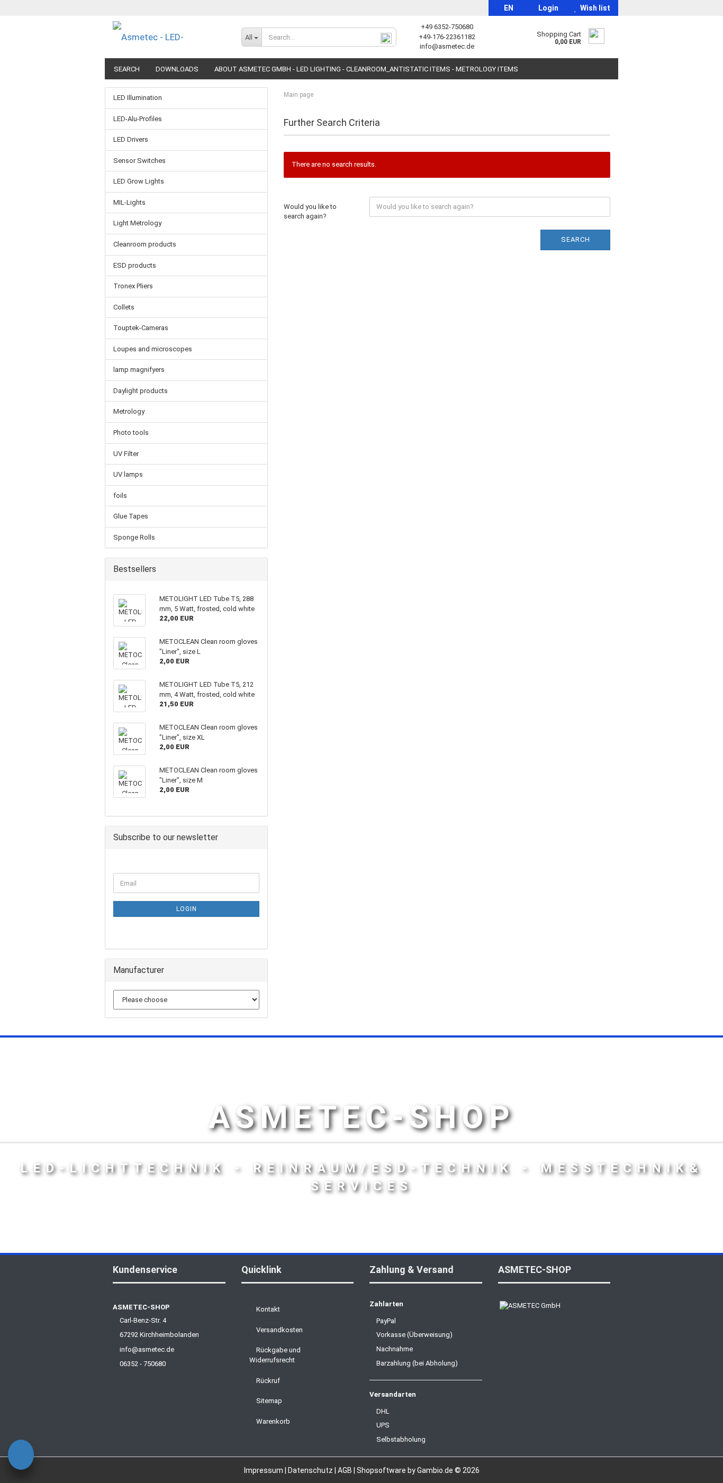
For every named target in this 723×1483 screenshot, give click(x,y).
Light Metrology (137, 223)
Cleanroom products (144, 244)
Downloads (177, 69)
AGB (346, 1470)
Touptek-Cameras (140, 328)
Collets (123, 307)
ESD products (134, 265)
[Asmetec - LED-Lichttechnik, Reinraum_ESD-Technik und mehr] (169, 37)
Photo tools (131, 432)
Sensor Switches (139, 161)
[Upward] (694, 1467)
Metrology (128, 411)
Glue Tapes (130, 516)
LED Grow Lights (138, 181)
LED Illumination (137, 98)
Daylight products (140, 391)
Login (546, 8)
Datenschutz (311, 1470)
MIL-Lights (129, 202)
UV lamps (128, 474)
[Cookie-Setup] (21, 1456)
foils (120, 495)
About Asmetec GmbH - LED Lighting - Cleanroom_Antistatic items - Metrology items (366, 69)
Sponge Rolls (134, 537)
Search (127, 69)
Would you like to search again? (310, 212)
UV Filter (126, 454)
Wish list (593, 8)
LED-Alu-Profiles (137, 119)
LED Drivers (130, 139)
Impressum (264, 1470)
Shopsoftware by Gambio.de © (418, 1470)
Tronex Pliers (133, 286)
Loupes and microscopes (152, 349)
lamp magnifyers (139, 370)
